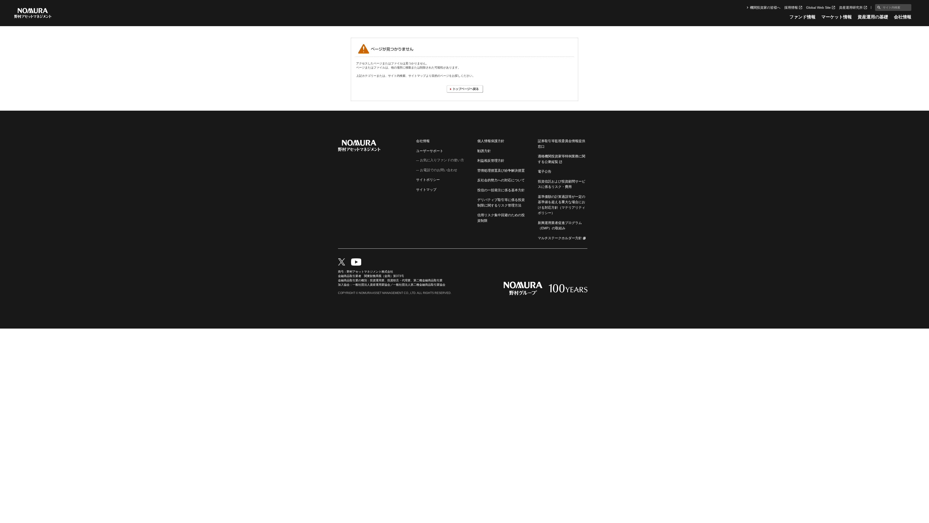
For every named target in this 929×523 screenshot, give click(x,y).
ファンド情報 (802, 17)
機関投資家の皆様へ (765, 7)
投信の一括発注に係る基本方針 (501, 190)
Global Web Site (818, 7)
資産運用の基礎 (873, 17)
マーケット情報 (836, 17)
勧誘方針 (484, 151)
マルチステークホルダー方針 (560, 238)
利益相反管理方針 (490, 160)
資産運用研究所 (851, 7)
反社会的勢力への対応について (501, 180)
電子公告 (544, 171)
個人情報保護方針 (490, 141)
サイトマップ (426, 190)
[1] (878, 7)
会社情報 (902, 17)
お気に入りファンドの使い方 (442, 160)
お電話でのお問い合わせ (438, 170)
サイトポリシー (428, 180)
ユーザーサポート (429, 151)
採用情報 (791, 7)
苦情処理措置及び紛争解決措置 (501, 170)
